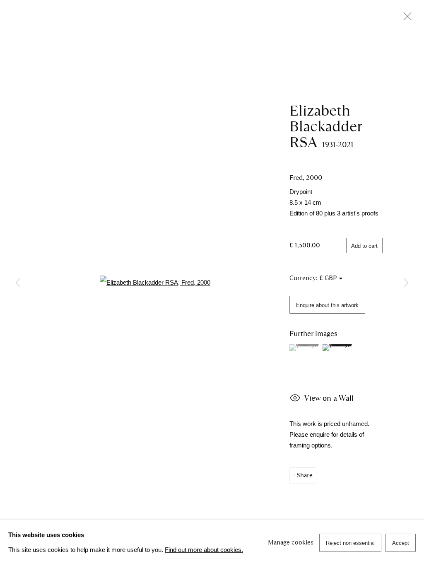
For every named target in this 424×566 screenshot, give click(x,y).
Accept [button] (400, 543)
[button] (304, 347)
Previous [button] (18, 283)
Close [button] (405, 18)
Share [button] (304, 475)
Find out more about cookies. (204, 550)
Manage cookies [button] (290, 542)
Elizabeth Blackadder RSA (325, 126)
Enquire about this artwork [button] (327, 305)
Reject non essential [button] (350, 543)
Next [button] (406, 283)
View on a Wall (329, 398)
